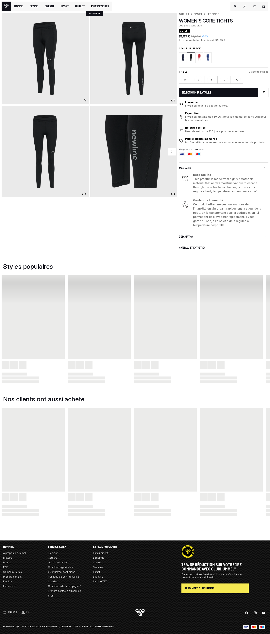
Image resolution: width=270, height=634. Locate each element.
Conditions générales (60, 567)
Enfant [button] (49, 6)
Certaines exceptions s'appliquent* (198, 574)
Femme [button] (34, 6)
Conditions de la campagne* (64, 586)
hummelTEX (100, 581)
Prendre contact (12, 576)
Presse (7, 562)
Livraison (191, 102)
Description (186, 236)
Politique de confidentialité (63, 576)
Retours (52, 557)
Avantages (185, 168)
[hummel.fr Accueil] (6, 6)
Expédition (192, 113)
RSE (5, 567)
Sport (198, 14)
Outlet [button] (80, 6)
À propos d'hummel (14, 553)
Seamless (99, 567)
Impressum (9, 586)
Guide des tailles (258, 71)
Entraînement (100, 553)
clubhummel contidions (61, 571)
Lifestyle (98, 576)
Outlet (184, 14)
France (12, 612)
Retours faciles (195, 127)
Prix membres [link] (100, 6)
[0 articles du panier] (263, 6)
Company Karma (12, 571)
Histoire (7, 557)
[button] (235, 6)
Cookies (53, 581)
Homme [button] (18, 6)
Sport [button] (65, 6)
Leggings (213, 14)
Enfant (96, 571)
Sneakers (98, 562)
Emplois (7, 581)
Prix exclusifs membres (201, 138)
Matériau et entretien (192, 247)
